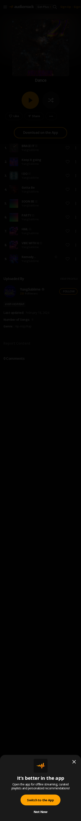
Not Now (41, 812)
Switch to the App (40, 800)
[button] (40, 410)
